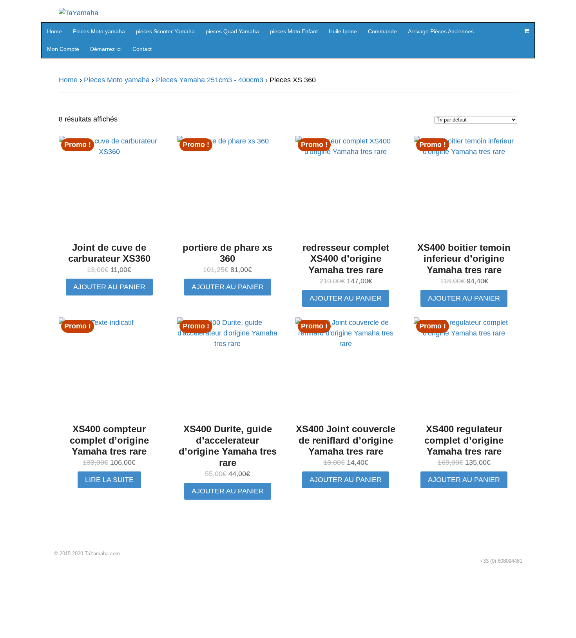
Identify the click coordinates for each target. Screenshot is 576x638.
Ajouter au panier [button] (109, 287)
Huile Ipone (343, 31)
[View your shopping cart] (526, 31)
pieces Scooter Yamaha (165, 31)
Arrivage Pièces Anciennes (441, 31)
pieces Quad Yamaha (232, 31)
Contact (142, 49)
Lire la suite (109, 480)
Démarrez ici (105, 49)
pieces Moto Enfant (294, 31)
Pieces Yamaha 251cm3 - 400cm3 (209, 80)
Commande (382, 31)
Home (54, 31)
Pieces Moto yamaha (99, 31)
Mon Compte (63, 49)
